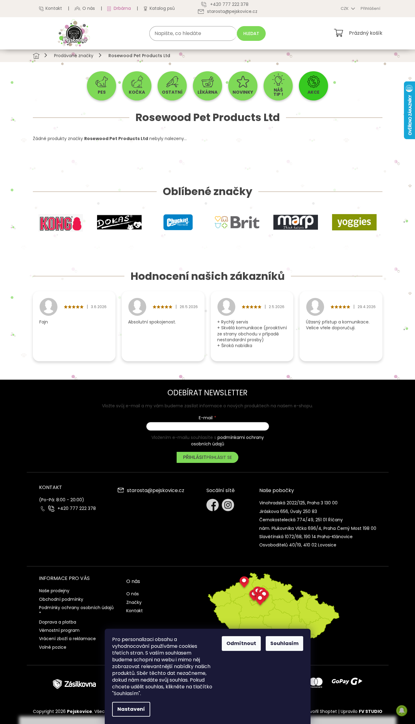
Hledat (251, 33)
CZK (345, 8)
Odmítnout (241, 643)
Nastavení (131, 709)
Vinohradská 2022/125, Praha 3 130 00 (298, 503)
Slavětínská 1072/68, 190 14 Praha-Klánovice (306, 537)
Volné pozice (52, 647)
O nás (88, 8)
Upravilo (361, 711)
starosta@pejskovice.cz (155, 491)
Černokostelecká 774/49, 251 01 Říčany (301, 520)
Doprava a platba (57, 622)
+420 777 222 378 (76, 508)
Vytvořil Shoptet (320, 711)
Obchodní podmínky (61, 599)
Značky (134, 602)
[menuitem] (101, 85)
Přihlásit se (219, 457)
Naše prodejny (54, 591)
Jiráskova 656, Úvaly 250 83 (288, 511)
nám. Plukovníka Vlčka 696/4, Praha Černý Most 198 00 (317, 528)
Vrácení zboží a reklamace (67, 639)
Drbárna (122, 8)
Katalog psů (162, 8)
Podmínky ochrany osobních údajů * (76, 610)
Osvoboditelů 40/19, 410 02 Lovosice (297, 545)
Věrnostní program (59, 630)
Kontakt (53, 8)
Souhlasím (284, 643)
